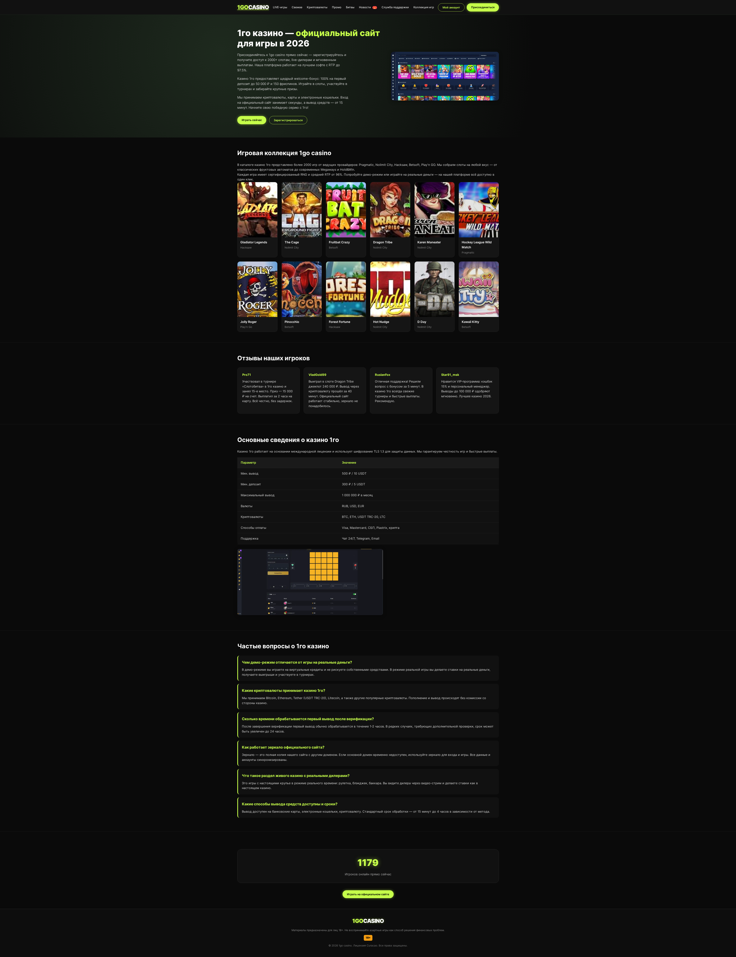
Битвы (350, 7)
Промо (336, 7)
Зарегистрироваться (288, 120)
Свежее (297, 7)
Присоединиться (483, 7)
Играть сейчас (252, 120)
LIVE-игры (280, 7)
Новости (367, 7)
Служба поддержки (395, 7)
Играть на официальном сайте (368, 894)
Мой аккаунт (451, 7)
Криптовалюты (317, 7)
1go (253, 7)
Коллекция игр (423, 7)
